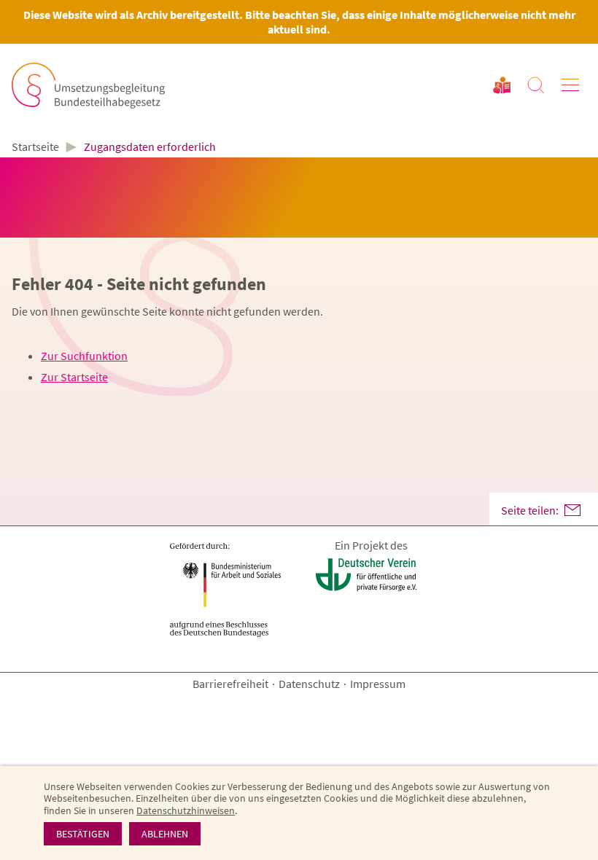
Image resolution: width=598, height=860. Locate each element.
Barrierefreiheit (230, 683)
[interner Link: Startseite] (88, 85)
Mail (572, 510)
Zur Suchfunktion (84, 355)
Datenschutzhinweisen (185, 810)
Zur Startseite (74, 377)
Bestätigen (82, 833)
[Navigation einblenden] (570, 85)
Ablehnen (164, 833)
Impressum (377, 683)
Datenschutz (309, 683)
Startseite (35, 147)
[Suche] (536, 85)
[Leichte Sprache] (501, 85)
